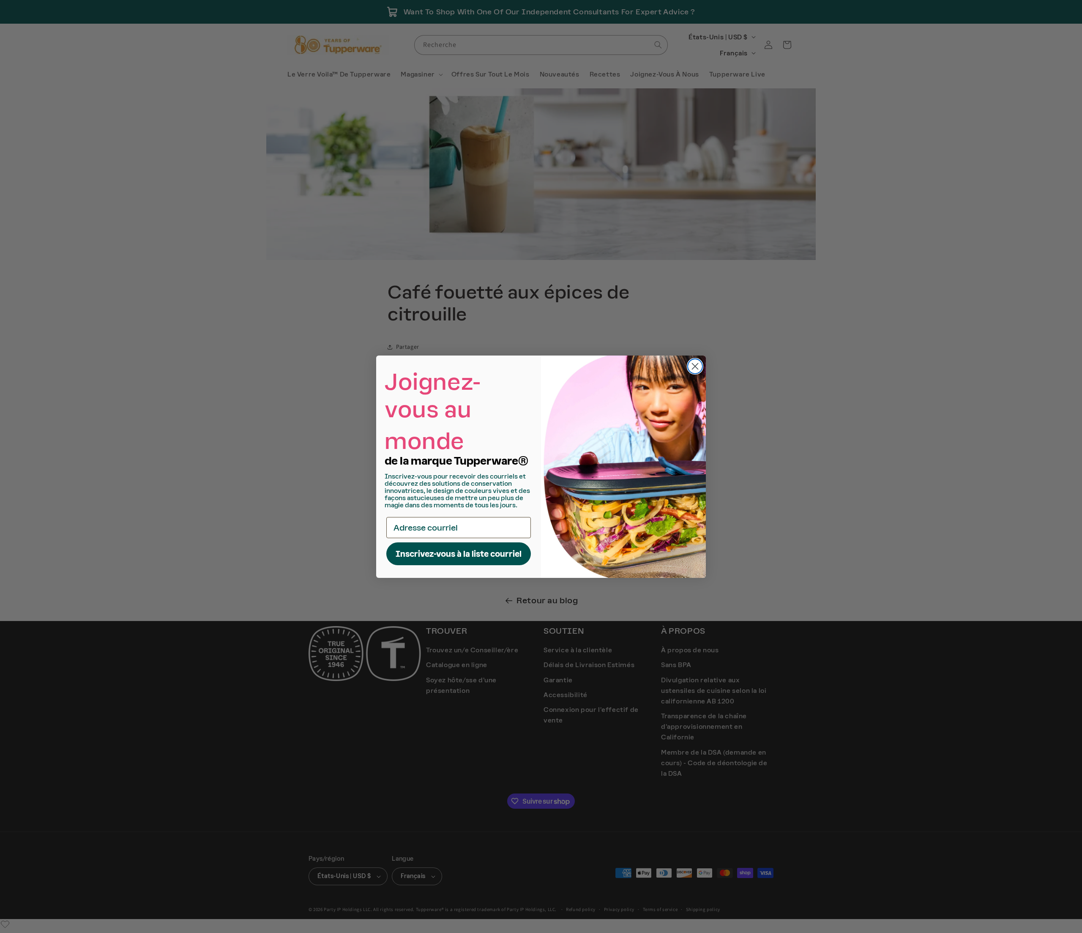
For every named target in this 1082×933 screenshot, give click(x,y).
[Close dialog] (695, 366)
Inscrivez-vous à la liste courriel (459, 553)
